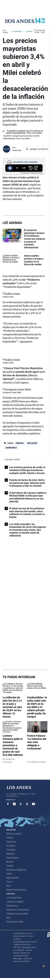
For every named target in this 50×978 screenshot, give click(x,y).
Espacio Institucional (16, 889)
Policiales (10, 849)
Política (9, 837)
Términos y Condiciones (17, 909)
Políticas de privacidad (17, 913)
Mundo (9, 861)
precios (20, 443)
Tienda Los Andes (14, 901)
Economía (17, 31)
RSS (8, 917)
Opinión (10, 865)
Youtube (33, 804)
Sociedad (10, 845)
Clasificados (12, 905)
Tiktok (20, 804)
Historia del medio (14, 921)
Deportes (10, 853)
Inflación (32, 443)
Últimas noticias (13, 833)
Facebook (7, 804)
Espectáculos (12, 857)
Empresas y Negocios (16, 869)
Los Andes (5, 31)
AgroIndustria (12, 877)
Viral (8, 885)
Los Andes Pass (13, 897)
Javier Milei (11, 448)
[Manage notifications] (44, 966)
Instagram (14, 804)
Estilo (8, 873)
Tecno (9, 881)
